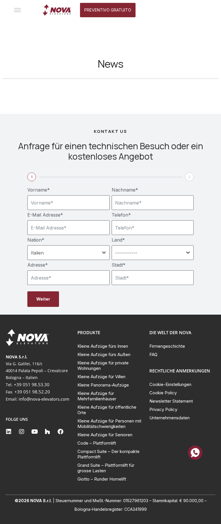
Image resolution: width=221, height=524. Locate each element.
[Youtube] (34, 432)
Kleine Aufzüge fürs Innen (102, 346)
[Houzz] (47, 432)
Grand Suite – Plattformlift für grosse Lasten (105, 467)
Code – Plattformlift (96, 443)
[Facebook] (60, 432)
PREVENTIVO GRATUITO (107, 9)
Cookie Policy (163, 392)
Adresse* (37, 265)
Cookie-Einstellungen (170, 384)
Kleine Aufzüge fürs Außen (103, 354)
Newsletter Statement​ (171, 401)
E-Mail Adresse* (45, 215)
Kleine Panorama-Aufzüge (103, 385)
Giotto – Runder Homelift (101, 479)
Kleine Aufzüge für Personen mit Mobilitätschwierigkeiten (109, 423)
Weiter (43, 299)
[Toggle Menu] (17, 10)
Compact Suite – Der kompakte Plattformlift (108, 454)
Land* (118, 240)
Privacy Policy (163, 409)
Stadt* (118, 265)
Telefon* (121, 215)
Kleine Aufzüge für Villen (101, 376)
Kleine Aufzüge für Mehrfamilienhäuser (96, 396)
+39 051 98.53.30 (31, 384)
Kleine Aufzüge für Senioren (104, 434)
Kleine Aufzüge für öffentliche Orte (106, 409)
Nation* (35, 240)
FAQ (153, 354)
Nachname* (125, 190)
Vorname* (38, 190)
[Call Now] (195, 452)
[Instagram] (21, 432)
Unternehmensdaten (169, 417)
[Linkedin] (9, 432)
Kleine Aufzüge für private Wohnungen (103, 365)
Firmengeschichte (167, 346)
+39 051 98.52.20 (32, 392)
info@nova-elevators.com (44, 399)
